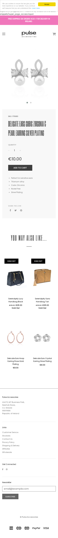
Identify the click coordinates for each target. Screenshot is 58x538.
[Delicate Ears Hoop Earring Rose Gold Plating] (15, 336)
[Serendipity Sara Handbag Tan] (42, 277)
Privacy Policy (8, 442)
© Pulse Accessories (29, 517)
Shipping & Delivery (10, 445)
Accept (46, 4)
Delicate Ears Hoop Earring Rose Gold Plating (15, 361)
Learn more (36, 8)
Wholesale (7, 452)
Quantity (12, 145)
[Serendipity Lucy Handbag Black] (15, 277)
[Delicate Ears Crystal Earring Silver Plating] (42, 336)
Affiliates (6, 449)
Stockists (6, 435)
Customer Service (10, 432)
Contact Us (7, 439)
